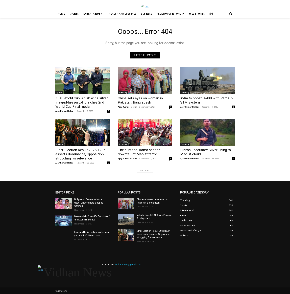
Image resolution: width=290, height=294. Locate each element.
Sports (59, 92)
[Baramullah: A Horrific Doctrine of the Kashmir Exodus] (63, 220)
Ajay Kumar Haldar (64, 111)
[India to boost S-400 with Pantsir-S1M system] (207, 80)
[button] (231, 14)
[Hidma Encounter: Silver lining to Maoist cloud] (207, 132)
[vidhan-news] (145, 6)
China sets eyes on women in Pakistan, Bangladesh (140, 100)
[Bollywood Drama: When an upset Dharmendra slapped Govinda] (63, 203)
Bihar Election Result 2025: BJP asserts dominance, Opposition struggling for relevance (80, 154)
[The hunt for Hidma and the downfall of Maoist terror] (145, 132)
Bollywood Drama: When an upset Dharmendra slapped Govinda (88, 202)
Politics (59, 144)
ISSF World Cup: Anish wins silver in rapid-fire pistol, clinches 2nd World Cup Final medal (81, 102)
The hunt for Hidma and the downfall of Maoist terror (139, 152)
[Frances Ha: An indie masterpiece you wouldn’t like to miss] (63, 236)
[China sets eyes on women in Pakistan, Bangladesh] (145, 80)
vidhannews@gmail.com (128, 264)
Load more (144, 170)
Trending (123, 92)
